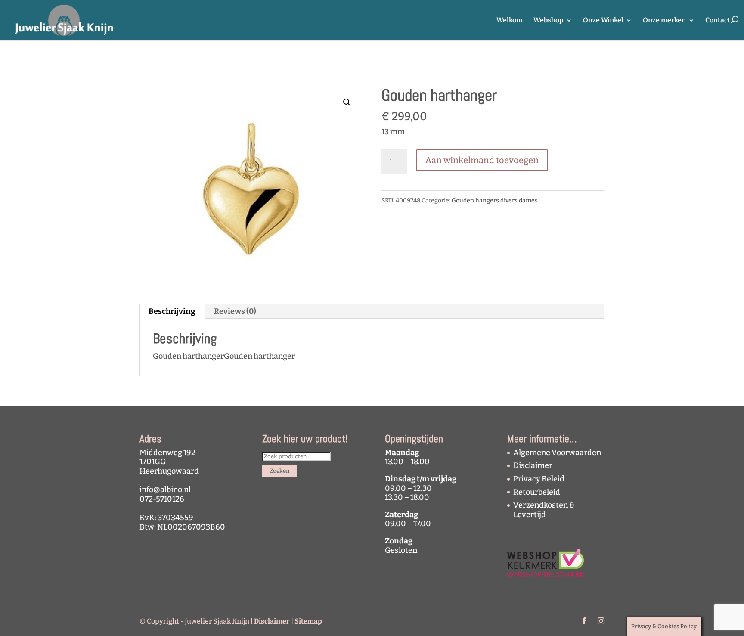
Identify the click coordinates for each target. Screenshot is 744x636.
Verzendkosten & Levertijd (543, 509)
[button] (347, 102)
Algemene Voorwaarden (557, 452)
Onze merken (664, 20)
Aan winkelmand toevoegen (482, 160)
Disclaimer (532, 465)
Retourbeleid (536, 492)
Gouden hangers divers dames (495, 200)
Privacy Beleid (538, 479)
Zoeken (279, 471)
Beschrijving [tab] (172, 311)
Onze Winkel (603, 20)
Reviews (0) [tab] (235, 311)
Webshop (548, 20)
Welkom (509, 20)
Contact (717, 20)
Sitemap (308, 621)
